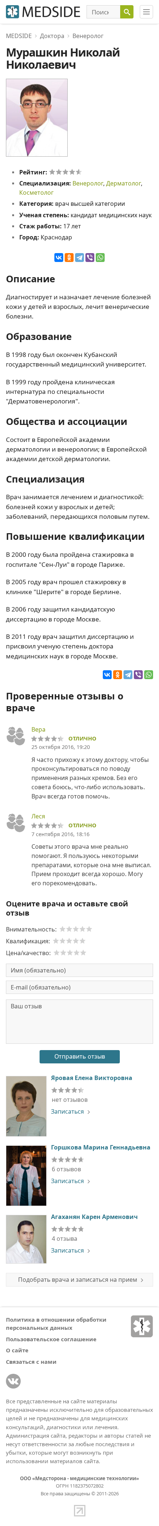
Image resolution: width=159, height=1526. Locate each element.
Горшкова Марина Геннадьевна (100, 1147)
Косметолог (36, 192)
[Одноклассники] (69, 257)
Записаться (67, 1111)
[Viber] (89, 257)
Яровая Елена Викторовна (91, 1078)
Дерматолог (123, 183)
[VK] (13, 1381)
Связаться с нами (31, 1361)
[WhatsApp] (100, 257)
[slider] (65, 171)
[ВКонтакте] (58, 257)
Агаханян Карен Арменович (94, 1217)
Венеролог (87, 183)
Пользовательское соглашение (51, 1339)
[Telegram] (79, 257)
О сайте (17, 1350)
